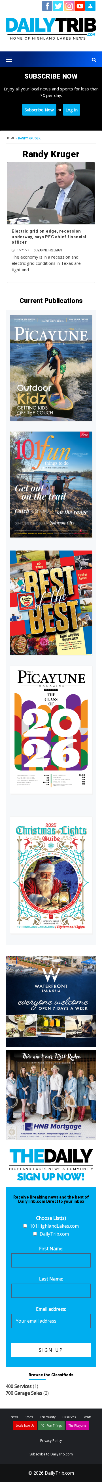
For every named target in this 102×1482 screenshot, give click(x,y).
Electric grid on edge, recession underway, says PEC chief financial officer (49, 236)
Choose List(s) (51, 1218)
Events (86, 1417)
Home (10, 138)
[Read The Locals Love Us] (51, 602)
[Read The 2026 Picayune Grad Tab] (51, 730)
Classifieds (69, 1417)
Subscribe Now (39, 109)
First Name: (51, 1248)
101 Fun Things (51, 1425)
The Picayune (77, 1425)
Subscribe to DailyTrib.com (51, 1454)
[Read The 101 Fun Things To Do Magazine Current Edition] (51, 484)
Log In (71, 109)
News (14, 1417)
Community (48, 1417)
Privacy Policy (51, 1440)
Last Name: (51, 1279)
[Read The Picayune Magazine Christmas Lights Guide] (51, 875)
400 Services (19, 1386)
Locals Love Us (25, 1425)
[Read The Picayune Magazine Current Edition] (51, 368)
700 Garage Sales (24, 1393)
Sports (29, 1417)
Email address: (51, 1309)
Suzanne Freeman (48, 250)
